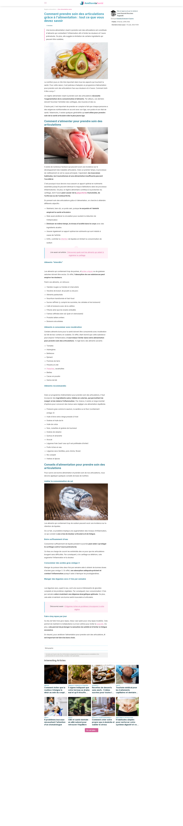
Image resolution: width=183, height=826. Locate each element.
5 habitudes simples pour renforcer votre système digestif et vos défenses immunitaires (127, 722)
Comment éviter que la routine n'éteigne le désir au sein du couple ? (55, 690)
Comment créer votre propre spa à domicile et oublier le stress (103, 722)
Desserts (95, 685)
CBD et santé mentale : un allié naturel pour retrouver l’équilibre (78, 722)
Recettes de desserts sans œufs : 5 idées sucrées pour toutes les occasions (103, 690)
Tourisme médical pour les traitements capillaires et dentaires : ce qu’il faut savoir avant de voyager (127, 690)
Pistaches (50, 369)
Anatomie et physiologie (124, 717)
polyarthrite (82, 193)
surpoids (99, 624)
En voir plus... (91, 730)
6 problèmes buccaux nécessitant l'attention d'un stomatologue (54, 722)
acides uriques (87, 271)
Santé (118, 685)
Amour (46, 685)
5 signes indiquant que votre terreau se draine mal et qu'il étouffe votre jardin (79, 690)
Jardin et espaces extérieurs (78, 685)
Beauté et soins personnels (101, 717)
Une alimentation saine (65, 9)
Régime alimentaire (50, 9)
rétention (64, 239)
